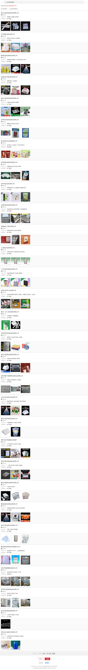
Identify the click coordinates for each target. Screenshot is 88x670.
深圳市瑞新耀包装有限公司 (9, 568)
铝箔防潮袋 (16, 209)
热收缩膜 (13, 358)
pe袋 (24, 59)
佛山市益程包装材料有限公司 (10, 13)
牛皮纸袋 (17, 38)
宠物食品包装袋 (11, 59)
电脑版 (47, 663)
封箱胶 (17, 102)
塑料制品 (9, 81)
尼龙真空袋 (10, 572)
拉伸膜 (13, 17)
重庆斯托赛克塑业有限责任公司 (10, 547)
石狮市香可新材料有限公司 (9, 77)
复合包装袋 (22, 508)
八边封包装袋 (19, 59)
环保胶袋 (13, 380)
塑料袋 (19, 230)
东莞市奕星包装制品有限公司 (10, 333)
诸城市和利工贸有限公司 (8, 290)
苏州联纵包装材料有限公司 (9, 162)
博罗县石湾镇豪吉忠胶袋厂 (9, 440)
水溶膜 (9, 614)
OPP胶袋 (18, 380)
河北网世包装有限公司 (8, 34)
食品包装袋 (16, 401)
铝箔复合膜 (10, 209)
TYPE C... (14, 550)
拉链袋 (16, 465)
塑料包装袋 (10, 230)
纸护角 (17, 17)
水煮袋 (20, 337)
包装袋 (13, 102)
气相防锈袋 (10, 422)
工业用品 (14, 81)
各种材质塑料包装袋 (12, 294)
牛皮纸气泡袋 (14, 337)
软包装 (15, 572)
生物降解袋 (15, 316)
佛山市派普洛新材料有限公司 (10, 98)
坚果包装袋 (10, 636)
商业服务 (9, 147)
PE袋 (8, 529)
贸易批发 (9, 574)
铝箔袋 (13, 38)
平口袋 (19, 572)
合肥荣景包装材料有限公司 (9, 205)
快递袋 (20, 465)
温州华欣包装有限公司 (8, 184)
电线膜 (9, 17)
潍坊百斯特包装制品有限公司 (10, 461)
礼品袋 (16, 273)
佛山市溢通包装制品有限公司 (10, 354)
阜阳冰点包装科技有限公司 (9, 632)
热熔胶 (13, 614)
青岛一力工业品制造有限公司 (10, 312)
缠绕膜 (16, 529)
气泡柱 (15, 422)
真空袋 (9, 38)
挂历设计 (9, 145)
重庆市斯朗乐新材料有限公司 (10, 483)
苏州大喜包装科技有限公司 (9, 525)
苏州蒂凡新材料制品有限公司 (10, 589)
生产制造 (9, 19)
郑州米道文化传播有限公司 (9, 141)
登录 (40, 659)
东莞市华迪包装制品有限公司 (10, 120)
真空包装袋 (23, 401)
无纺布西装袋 (10, 273)
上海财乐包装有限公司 (8, 248)
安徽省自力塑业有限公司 (8, 226)
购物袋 (20, 273)
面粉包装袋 (10, 401)
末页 (53, 654)
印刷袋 (9, 102)
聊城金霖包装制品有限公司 (9, 55)
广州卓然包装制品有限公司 (9, 269)
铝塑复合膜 (10, 166)
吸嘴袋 (9, 123)
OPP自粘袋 (10, 444)
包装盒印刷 (10, 252)
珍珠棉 (9, 358)
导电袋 (9, 380)
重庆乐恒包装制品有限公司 (9, 418)
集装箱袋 (9, 550)
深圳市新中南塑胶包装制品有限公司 (12, 376)
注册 (47, 659)
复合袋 (17, 123)
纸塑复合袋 (23, 187)
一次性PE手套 (10, 465)
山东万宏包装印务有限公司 (9, 397)
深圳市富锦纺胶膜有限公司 (9, 611)
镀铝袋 (9, 337)
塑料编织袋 (10, 187)
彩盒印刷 (22, 252)
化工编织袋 (16, 187)
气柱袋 (9, 486)
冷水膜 (17, 614)
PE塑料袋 (9, 316)
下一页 (49, 654)
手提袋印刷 (16, 252)
